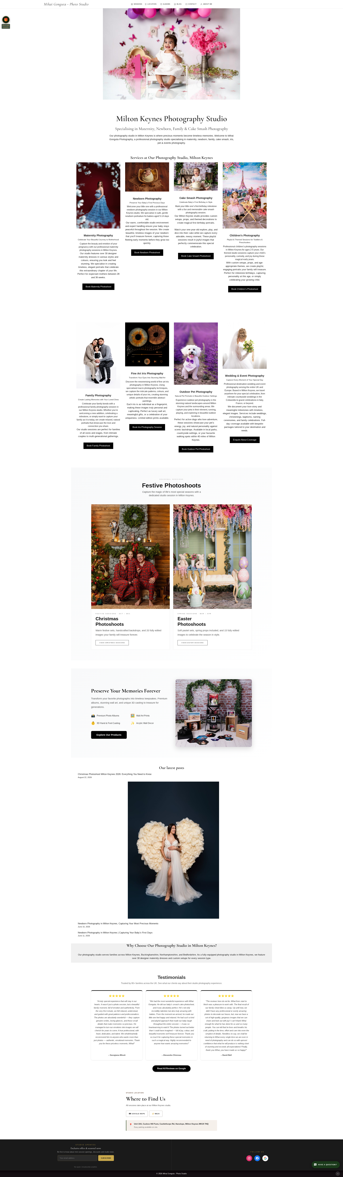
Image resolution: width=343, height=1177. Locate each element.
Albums (166, 4)
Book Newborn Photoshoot (147, 252)
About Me (207, 4)
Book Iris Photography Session (147, 427)
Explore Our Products (108, 735)
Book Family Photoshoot (98, 446)
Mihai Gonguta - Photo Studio (66, 4)
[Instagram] (249, 1158)
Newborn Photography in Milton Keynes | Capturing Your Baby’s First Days (115, 932)
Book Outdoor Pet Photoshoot (196, 449)
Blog (179, 4)
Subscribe (106, 1158)
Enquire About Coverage (244, 440)
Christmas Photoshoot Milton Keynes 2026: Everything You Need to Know (114, 774)
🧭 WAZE (156, 1113)
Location (152, 4)
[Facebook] (257, 1158)
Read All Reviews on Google (171, 1068)
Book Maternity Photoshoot (98, 287)
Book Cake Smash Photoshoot (195, 256)
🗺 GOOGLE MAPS (137, 1113)
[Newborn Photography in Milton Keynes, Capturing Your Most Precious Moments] (173, 851)
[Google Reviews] (265, 1158)
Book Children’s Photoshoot (244, 289)
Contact (192, 4)
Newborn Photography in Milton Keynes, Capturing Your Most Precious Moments (118, 923)
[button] (6, 19)
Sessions (138, 4)
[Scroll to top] (338, 1174)
